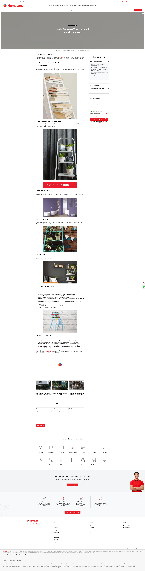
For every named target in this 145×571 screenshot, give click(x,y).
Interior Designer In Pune (104, 566)
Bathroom (79, 5)
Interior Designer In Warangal (125, 567)
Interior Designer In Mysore (7, 566)
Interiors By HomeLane (126, 527)
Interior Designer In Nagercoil (16, 566)
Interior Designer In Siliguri (17, 567)
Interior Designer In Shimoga (7, 567)
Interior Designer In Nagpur (27, 566)
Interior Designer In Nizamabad (67, 566)
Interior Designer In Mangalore (124, 565)
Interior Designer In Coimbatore (99, 563)
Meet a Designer (72, 485)
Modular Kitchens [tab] (13, 560)
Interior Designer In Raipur (113, 566)
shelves (61, 57)
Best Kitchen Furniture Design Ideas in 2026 (99, 67)
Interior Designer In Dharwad (109, 563)
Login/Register (139, 1)
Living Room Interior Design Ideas (97, 88)
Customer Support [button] (126, 1)
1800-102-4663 (139, 548)
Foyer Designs (74, 557)
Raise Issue (92, 522)
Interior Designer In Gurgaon (7, 565)
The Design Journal (54, 10)
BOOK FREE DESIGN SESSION (72, 512)
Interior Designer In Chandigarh (79, 563)
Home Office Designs (60, 557)
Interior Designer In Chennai (89, 563)
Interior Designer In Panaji (86, 566)
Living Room (75, 5)
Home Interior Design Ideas (95, 91)
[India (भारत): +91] (91, 111)
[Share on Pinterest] (143, 13)
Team (54, 522)
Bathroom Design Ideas (95, 98)
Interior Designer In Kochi (77, 565)
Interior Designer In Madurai (114, 565)
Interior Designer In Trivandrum (83, 567)
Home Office (92, 5)
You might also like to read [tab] (21, 554)
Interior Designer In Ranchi (122, 566)
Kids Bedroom (56, 539)
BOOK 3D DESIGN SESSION (99, 119)
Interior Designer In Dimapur (119, 563)
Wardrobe (67, 5)
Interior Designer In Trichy (73, 567)
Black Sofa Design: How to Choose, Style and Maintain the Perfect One (43, 394)
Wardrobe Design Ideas (95, 81)
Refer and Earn (15, 1)
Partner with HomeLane (7, 1)
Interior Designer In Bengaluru (38, 563)
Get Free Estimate (138, 10)
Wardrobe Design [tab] (20, 560)
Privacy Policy (92, 527)
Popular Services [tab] (6, 554)
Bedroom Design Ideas (94, 85)
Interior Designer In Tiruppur (63, 567)
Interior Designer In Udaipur (93, 567)
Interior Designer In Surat (25, 567)
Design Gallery (57, 5)
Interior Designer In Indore (37, 565)
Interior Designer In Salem (131, 566)
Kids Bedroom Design (37, 557)
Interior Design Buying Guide (71, 10)
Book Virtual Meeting (57, 534)
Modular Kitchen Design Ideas (96, 61)
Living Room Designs (30, 557)
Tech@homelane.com (57, 532)
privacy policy (104, 121)
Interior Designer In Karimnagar (67, 565)
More (95, 5)
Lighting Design (79, 557)
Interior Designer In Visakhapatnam (114, 567)
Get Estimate (56, 527)
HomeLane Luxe (51, 5)
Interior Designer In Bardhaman (18, 563)
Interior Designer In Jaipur (46, 565)
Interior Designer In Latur (95, 565)
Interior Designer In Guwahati (17, 565)
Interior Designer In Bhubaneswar (68, 563)
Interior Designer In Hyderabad (27, 565)
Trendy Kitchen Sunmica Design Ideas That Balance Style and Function (98, 65)
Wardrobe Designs (22, 557)
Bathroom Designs (68, 557)
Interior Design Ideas (126, 525)
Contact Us (91, 525)
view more (92, 77)
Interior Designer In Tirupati (54, 567)
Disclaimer (55, 542)
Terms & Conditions (93, 530)
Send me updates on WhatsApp (95, 113)
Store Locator (133, 1)
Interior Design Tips (91, 10)
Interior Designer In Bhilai (48, 563)
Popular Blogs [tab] (12, 554)
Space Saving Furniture (85, 5)
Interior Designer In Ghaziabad (129, 563)
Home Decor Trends (94, 95)
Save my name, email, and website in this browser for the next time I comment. (51, 411)
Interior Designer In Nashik (36, 566)
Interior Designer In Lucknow (104, 565)
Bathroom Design (56, 537)
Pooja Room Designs (53, 557)
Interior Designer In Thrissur (44, 567)
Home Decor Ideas (62, 10)
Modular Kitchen (62, 5)
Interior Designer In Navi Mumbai (46, 566)
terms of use (99, 122)
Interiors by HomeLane (82, 10)
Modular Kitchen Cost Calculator (58, 535)
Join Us (20, 1)
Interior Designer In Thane (35, 567)
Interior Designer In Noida (77, 566)
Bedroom (71, 5)
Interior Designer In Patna (95, 566)
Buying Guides (125, 522)
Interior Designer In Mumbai (135, 565)
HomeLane (49, 351)
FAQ (90, 532)
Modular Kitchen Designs (15, 557)
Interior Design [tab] (5, 560)
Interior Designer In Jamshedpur (56, 565)
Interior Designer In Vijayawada (103, 567)
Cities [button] (24, 1)
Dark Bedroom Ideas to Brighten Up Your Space (60, 394)
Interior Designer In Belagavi (28, 563)
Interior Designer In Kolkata (86, 565)
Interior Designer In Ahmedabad (8, 563)
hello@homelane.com (131, 548)
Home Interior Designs (6, 557)
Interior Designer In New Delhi (57, 566)
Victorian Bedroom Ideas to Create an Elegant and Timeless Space (76, 394)
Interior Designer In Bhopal (57, 563)
